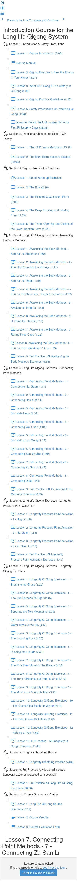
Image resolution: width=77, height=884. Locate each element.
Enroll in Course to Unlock (38, 873)
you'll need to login (54, 867)
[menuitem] (2, 9)
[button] (2, 4)
